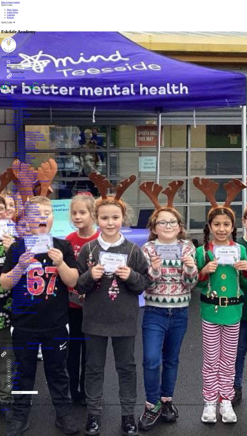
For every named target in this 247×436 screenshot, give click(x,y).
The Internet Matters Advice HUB (33, 263)
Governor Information (28, 173)
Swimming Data (25, 163)
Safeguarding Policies (22, 286)
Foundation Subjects (27, 204)
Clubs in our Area (26, 245)
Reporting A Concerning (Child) (27, 281)
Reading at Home (20, 271)
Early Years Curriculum (28, 212)
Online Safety (19, 261)
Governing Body (20, 168)
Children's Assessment (23, 235)
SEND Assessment (26, 147)
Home (9, 96)
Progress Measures (26, 158)
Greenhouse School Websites (40, 348)
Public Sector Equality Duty (25, 191)
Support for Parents (21, 258)
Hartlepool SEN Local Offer (31, 134)
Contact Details (19, 101)
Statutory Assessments (28, 237)
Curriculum (12, 196)
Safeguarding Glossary (23, 294)
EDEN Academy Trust (23, 186)
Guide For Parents (26, 219)
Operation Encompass (22, 304)
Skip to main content (10, 2)
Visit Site (5, 409)
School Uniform (20, 248)
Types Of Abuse (20, 289)
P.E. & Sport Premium (28, 183)
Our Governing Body (28, 176)
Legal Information (35, 343)
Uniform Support (20, 273)
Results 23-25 (24, 160)
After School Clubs (27, 243)
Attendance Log (25, 170)
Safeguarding (13, 276)
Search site (6, 392)
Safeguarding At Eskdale (24, 279)
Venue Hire (18, 122)
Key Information (14, 124)
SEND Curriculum (26, 145)
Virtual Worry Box (21, 116)
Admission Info (20, 152)
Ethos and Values (20, 106)
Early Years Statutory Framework (33, 217)
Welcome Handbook (22, 230)
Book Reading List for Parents (26, 255)
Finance (16, 188)
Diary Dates (12, 10)
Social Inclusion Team (28, 150)
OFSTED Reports (21, 165)
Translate (28, 68)
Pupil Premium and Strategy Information (31, 181)
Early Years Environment (29, 214)
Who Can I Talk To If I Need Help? (29, 268)
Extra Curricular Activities (24, 240)
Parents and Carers (16, 225)
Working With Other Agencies (26, 302)
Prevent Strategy (20, 297)
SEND (16, 129)
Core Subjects (24, 201)
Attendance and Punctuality (25, 312)
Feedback (17, 119)
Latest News (12, 12)
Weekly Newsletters (22, 250)
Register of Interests (27, 178)
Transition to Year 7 (21, 266)
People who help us (27, 142)
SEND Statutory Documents (31, 137)
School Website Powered (12, 348)
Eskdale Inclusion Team (29, 132)
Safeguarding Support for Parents (28, 299)
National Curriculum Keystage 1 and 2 (30, 222)
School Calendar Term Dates (26, 227)
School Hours (19, 104)
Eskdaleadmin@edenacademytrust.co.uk (72, 338)
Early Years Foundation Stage (26, 206)
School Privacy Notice (23, 194)
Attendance (12, 307)
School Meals (19, 232)
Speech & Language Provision (32, 140)
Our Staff (17, 109)
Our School (12, 98)
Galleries (11, 15)
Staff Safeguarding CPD (24, 291)
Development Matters (28, 209)
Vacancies (22, 111)
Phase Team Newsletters (24, 253)
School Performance (22, 155)
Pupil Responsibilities (22, 114)
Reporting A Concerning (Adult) (27, 284)
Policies (10, 17)
